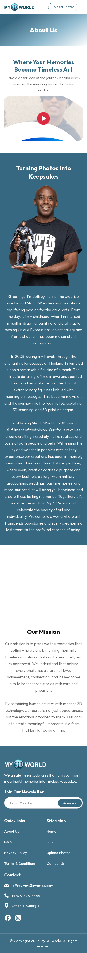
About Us (11, 831)
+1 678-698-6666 (26, 895)
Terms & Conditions (20, 863)
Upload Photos (58, 852)
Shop (51, 842)
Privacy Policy (15, 852)
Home (51, 831)
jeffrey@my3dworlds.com (32, 885)
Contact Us (56, 863)
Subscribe (69, 802)
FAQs (8, 842)
